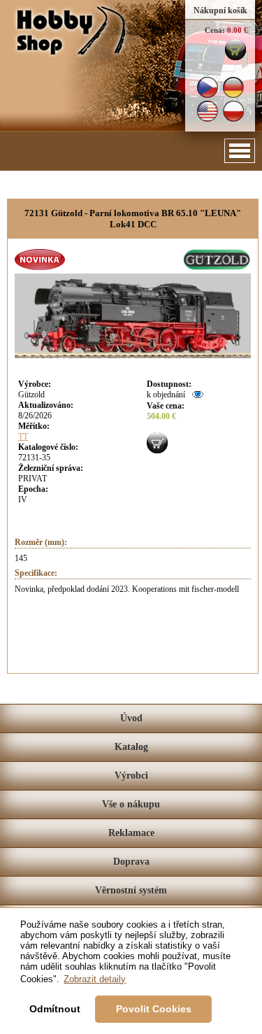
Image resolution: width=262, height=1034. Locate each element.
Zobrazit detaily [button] (95, 979)
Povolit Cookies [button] (153, 1008)
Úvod (131, 718)
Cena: (215, 30)
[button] (239, 151)
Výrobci (131, 775)
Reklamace (131, 833)
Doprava (131, 861)
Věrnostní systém (131, 890)
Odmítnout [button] (54, 1008)
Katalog (131, 747)
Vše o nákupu (131, 804)
